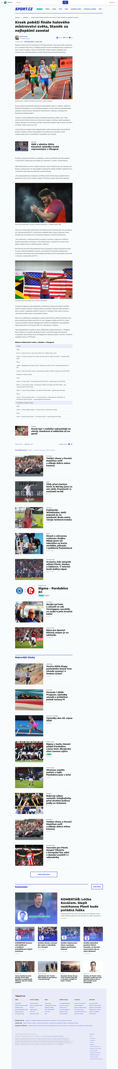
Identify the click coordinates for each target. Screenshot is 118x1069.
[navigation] (2, 2)
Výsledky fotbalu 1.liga (50, 1005)
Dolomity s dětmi (78, 1013)
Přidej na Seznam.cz (95, 1046)
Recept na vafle (64, 1011)
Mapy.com (28, 1020)
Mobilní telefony (32, 1025)
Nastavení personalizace (96, 1059)
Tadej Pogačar (33, 1009)
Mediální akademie (95, 1054)
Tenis (60, 9)
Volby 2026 (18, 1003)
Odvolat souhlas (94, 1057)
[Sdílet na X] (71, 444)
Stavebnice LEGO (41, 1025)
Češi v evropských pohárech (64, 1020)
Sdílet (66, 37)
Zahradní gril (71, 1023)
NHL (46, 1013)
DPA (45, 1036)
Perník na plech (64, 1013)
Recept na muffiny (64, 1005)
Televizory (72, 1025)
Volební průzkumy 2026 (21, 1005)
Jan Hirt (32, 1007)
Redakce (92, 1034)
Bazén (25, 1023)
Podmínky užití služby (95, 1048)
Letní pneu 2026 (93, 1003)
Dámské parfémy (51, 1025)
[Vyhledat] (65, 2)
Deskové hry (66, 1025)
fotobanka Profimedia (57, 1036)
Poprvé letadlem (78, 1005)
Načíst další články (44, 874)
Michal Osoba (23, 36)
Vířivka (76, 1023)
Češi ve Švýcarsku (79, 1009)
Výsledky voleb (19, 1007)
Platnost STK (92, 1013)
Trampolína (40, 1023)
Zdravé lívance (63, 1007)
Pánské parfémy (88, 1025)
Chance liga (48, 1003)
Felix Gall (32, 1011)
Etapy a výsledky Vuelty (36, 1005)
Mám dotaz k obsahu (95, 1052)
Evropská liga (50, 559)
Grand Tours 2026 (34, 1013)
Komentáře (21, 887)
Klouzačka (51, 1023)
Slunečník (45, 1023)
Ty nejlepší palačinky (65, 1003)
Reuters (49, 1036)
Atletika (33, 142)
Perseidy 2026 (45, 1020)
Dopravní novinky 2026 (95, 1007)
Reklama (92, 1044)
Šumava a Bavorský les (80, 1007)
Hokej (54, 9)
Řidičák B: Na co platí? (95, 1009)
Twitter (92, 1042)
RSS (91, 1036)
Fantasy (39, 9)
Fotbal (47, 9)
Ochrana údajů (93, 1050)
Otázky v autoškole (94, 1011)
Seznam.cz (112, 2)
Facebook (92, 1038)
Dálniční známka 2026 (95, 1005)
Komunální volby (19, 1013)
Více (100, 9)
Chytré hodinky (80, 1025)
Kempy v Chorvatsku (79, 1003)
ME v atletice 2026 (49, 1009)
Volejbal (48, 793)
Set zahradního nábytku (61, 1023)
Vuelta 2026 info (34, 1003)
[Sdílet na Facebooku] (69, 444)
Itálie (47, 482)
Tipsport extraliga (49, 1007)
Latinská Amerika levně (80, 1011)
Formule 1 (49, 456)
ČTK (43, 1036)
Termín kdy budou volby (21, 1009)
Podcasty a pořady (90, 9)
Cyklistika (49, 664)
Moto (66, 9)
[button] (43, 77)
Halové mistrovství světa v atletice (44, 450)
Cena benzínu (53, 1020)
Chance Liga (42, 585)
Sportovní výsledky (52, 715)
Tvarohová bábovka (65, 1009)
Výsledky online (76, 9)
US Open (49, 507)
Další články (97, 886)
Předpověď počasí (36, 1020)
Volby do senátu (19, 1011)
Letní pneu (59, 1025)
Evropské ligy (50, 845)
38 (71, 37)
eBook (60, 37)
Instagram (92, 1040)
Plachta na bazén (31, 1023)
